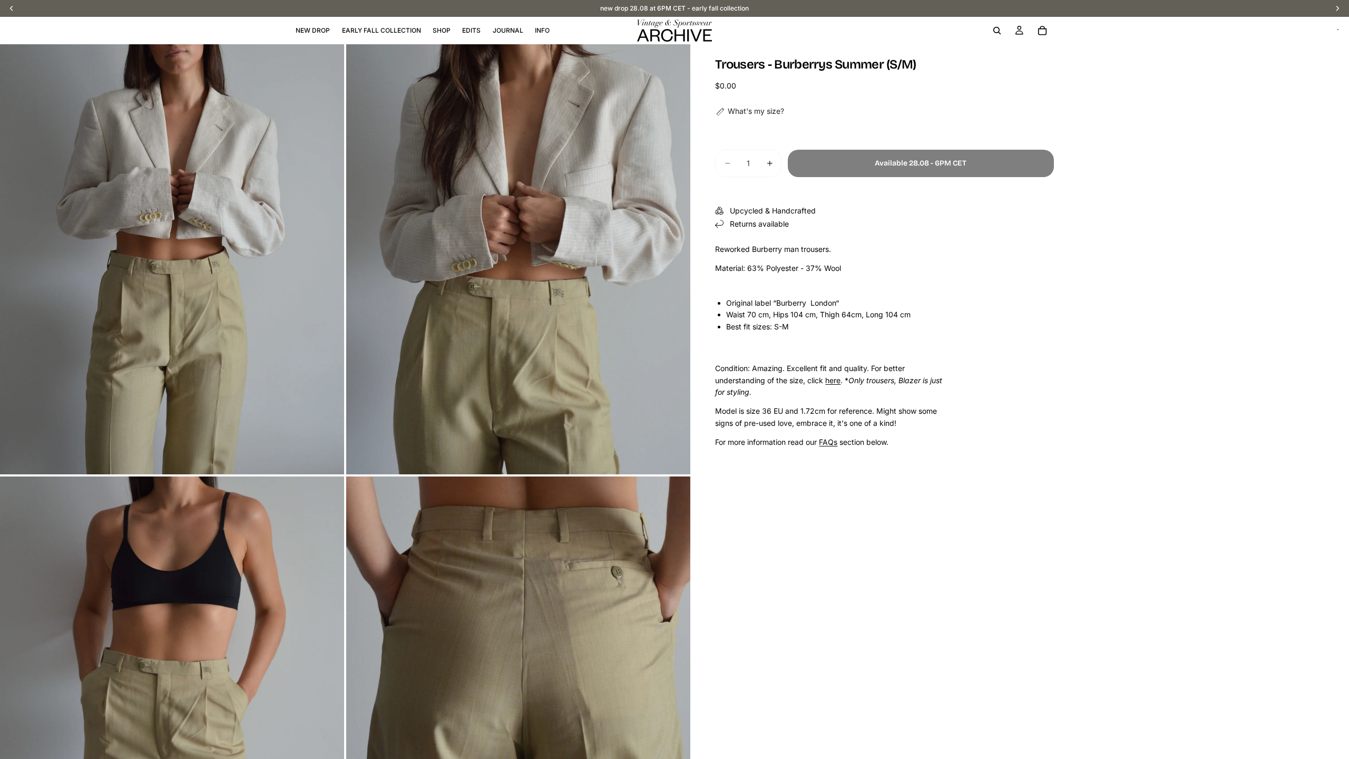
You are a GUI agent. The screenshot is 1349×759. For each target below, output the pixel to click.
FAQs (828, 441)
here (832, 380)
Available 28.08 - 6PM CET (920, 163)
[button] (749, 111)
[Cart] (1042, 30)
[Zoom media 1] (172, 259)
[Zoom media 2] (518, 259)
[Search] (997, 30)
